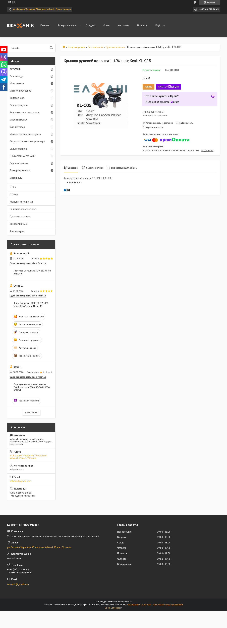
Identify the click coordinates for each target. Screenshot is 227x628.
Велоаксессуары (19, 105)
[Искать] (51, 48)
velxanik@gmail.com (20, 481)
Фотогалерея (17, 231)
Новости (142, 25)
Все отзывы (31, 412)
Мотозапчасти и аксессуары (25, 134)
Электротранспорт (20, 170)
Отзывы (14, 194)
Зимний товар (17, 127)
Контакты (123, 25)
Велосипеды (16, 76)
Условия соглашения (21, 201)
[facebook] (65, 190)
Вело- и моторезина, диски (24, 112)
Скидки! (90, 25)
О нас (106, 25)
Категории (15, 69)
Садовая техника (19, 163)
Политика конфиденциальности (168, 605)
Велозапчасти (95, 47)
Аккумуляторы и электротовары (27, 141)
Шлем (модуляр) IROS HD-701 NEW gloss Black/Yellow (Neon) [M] (31, 304)
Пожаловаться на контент (138, 605)
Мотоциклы (16, 177)
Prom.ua (128, 602)
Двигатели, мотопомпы (22, 156)
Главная (45, 25)
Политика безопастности (23, 209)
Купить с (163, 86)
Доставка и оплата (20, 216)
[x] (68, 190)
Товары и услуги (67, 25)
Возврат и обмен (19, 224)
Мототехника (17, 83)
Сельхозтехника (18, 148)
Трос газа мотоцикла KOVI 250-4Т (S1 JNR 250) (32, 272)
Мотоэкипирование (20, 90)
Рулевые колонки (115, 47)
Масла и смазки (18, 119)
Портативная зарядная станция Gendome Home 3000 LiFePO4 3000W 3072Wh (32, 387)
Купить (148, 86)
